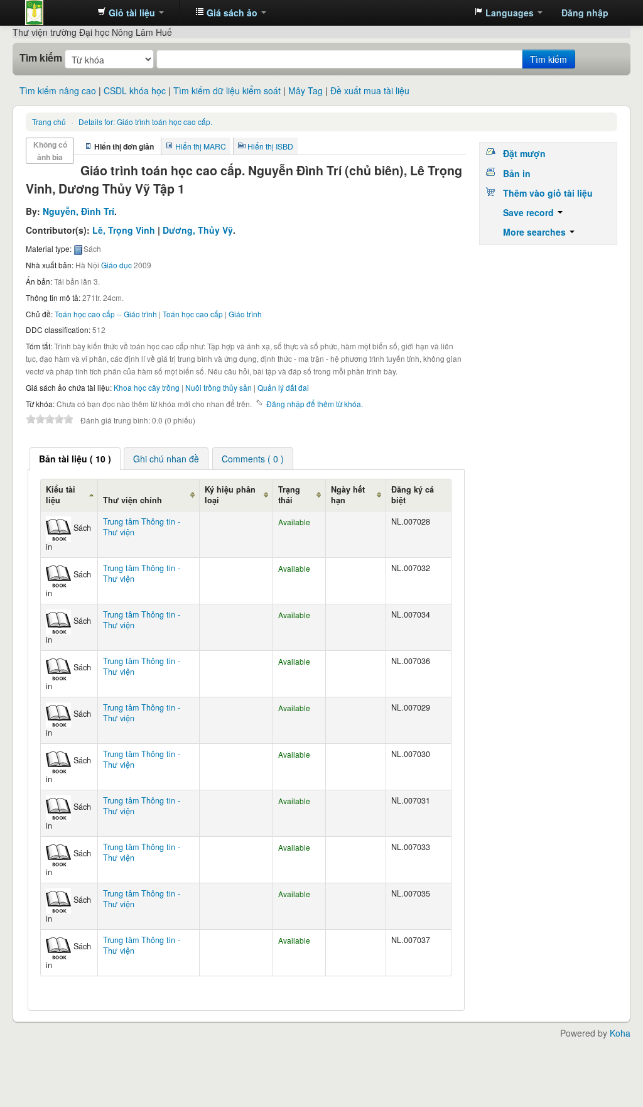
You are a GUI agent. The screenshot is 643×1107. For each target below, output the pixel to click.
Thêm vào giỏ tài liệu (548, 193)
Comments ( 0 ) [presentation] (253, 458)
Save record (529, 212)
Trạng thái (289, 495)
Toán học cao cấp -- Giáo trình (106, 313)
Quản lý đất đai (283, 387)
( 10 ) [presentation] (75, 458)
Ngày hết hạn (348, 495)
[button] (130, 12)
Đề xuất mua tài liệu (369, 90)
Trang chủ (49, 121)
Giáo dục (116, 264)
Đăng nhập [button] (584, 12)
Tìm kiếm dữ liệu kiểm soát (227, 90)
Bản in (517, 173)
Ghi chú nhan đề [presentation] (166, 458)
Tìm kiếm (40, 58)
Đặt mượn (524, 153)
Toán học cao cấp (193, 313)
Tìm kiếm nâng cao (57, 90)
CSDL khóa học (135, 90)
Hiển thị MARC (200, 146)
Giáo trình (245, 313)
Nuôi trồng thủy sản (218, 387)
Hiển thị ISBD (270, 146)
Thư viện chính (132, 500)
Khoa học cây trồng (147, 387)
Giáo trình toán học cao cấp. (145, 121)
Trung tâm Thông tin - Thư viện (56, 12)
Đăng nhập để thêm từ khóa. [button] (314, 403)
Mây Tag (305, 90)
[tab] (75, 458)
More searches (535, 232)
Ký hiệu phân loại (230, 495)
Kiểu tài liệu (60, 495)
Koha (620, 1033)
